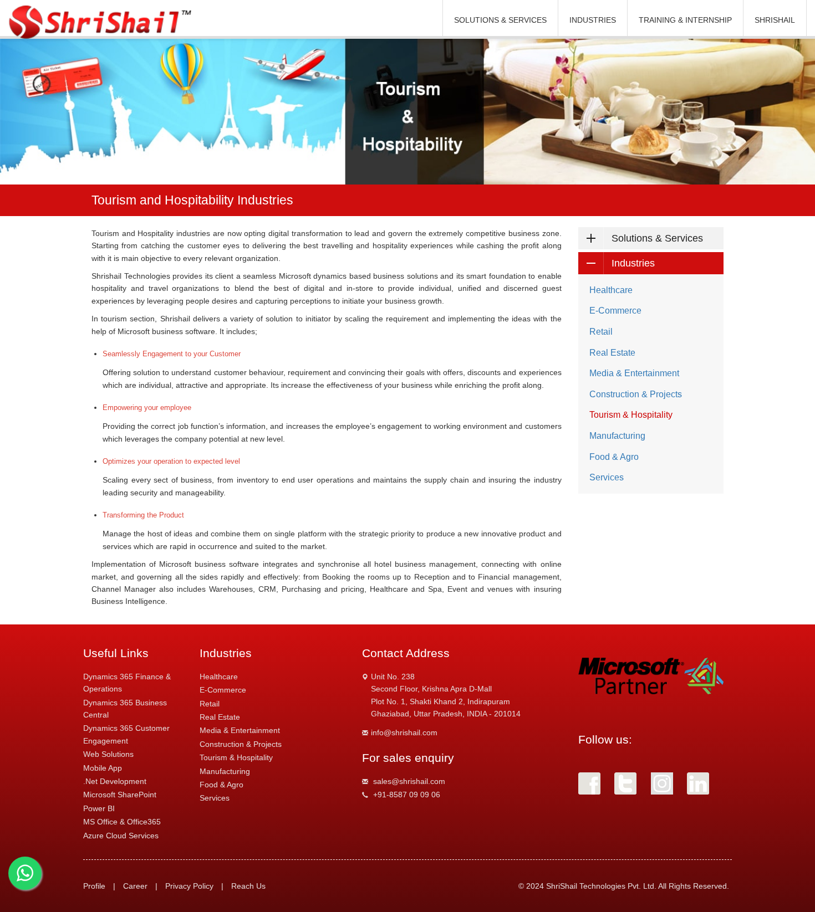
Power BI (99, 808)
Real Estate (612, 352)
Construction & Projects (635, 394)
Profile (94, 886)
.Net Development (114, 781)
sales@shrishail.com (409, 781)
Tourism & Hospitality (631, 414)
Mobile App (102, 768)
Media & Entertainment (634, 373)
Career (135, 886)
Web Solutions (108, 754)
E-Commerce (615, 310)
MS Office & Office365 (122, 821)
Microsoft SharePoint (119, 794)
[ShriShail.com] (102, 22)
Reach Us (248, 886)
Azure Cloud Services (121, 835)
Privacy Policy (189, 886)
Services (606, 477)
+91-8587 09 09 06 (406, 794)
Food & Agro (614, 457)
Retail (601, 331)
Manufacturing (617, 435)
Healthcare (611, 290)
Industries (633, 263)
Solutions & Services (657, 238)
